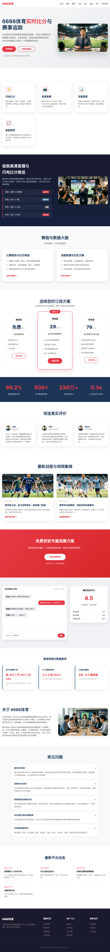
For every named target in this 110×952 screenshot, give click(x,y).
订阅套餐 (46, 935)
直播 (67, 4)
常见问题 (104, 4)
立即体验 (9, 49)
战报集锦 (46, 931)
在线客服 (93, 924)
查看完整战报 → (11, 517)
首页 (61, 4)
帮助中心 (70, 924)
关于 (97, 4)
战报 (91, 4)
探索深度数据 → (66, 276)
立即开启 (18, 356)
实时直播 (46, 924)
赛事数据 (46, 928)
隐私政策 (70, 935)
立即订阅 (55, 361)
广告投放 (93, 931)
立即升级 (91, 360)
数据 (73, 4)
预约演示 (93, 928)
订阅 (79, 4)
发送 (61, 635)
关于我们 (70, 928)
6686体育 (8, 3)
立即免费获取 (55, 557)
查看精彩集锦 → (65, 517)
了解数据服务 (26, 49)
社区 (85, 4)
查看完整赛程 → (11, 276)
